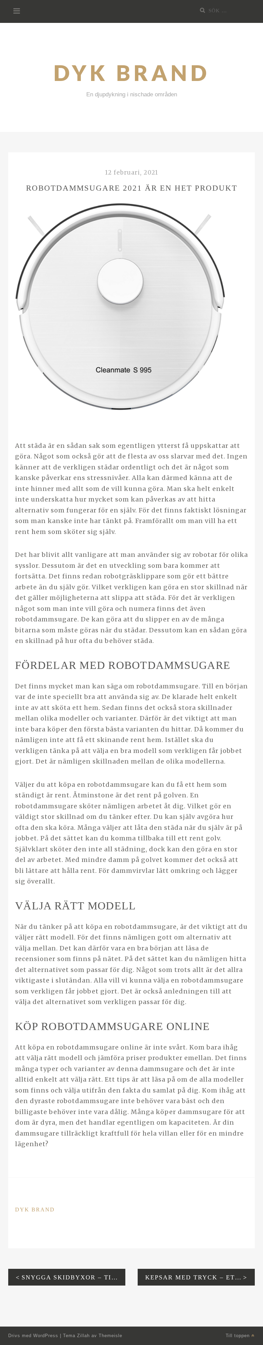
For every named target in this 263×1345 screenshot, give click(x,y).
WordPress (45, 1335)
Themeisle (110, 1335)
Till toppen (238, 1335)
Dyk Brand (131, 72)
